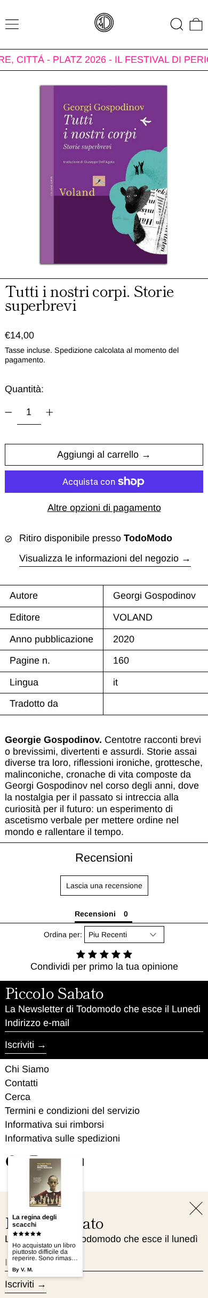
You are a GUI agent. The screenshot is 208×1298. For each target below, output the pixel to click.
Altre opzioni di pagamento (104, 507)
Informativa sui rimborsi (54, 1124)
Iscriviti (19, 1044)
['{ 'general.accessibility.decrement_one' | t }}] (8, 412)
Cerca (17, 1097)
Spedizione (73, 350)
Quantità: (24, 389)
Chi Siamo (27, 1069)
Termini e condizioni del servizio (72, 1110)
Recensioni (104, 857)
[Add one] (49, 412)
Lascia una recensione (104, 885)
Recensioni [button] (95, 914)
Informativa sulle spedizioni (62, 1138)
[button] (177, 24)
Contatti (21, 1083)
